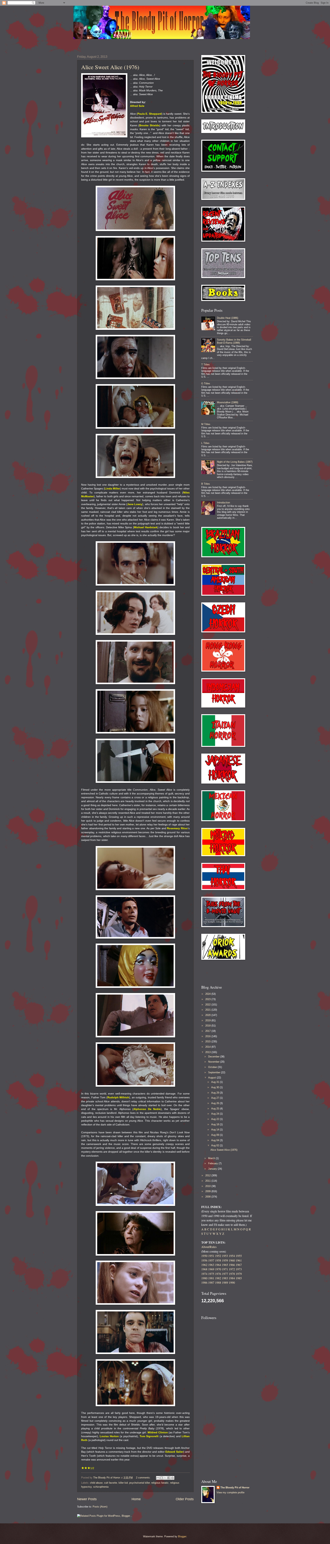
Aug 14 (215, 1129)
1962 (204, 1265)
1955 (239, 1256)
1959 (225, 1260)
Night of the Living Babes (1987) (234, 461)
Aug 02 (215, 1145)
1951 (211, 1256)
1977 (225, 1274)
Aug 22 (215, 1119)
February (213, 1163)
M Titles (205, 424)
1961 (239, 1260)
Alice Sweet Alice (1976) (110, 67)
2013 (208, 1052)
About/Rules (209, 1247)
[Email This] (158, 1478)
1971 (225, 1269)
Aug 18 (215, 1124)
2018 (208, 1025)
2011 (208, 1180)
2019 (208, 1020)
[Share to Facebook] (169, 1478)
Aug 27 (215, 1097)
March (212, 1158)
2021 (208, 1009)
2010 (208, 1186)
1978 (232, 1274)
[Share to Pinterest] (172, 1478)
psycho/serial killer (139, 1482)
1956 (204, 1260)
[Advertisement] (223, 972)
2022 (208, 1004)
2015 (208, 1041)
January (213, 1168)
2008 (208, 1196)
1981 (211, 1278)
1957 (211, 1260)
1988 (218, 1282)
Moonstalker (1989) (227, 402)
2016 (208, 1036)
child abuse (96, 1482)
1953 (225, 1256)
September (214, 1072)
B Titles (205, 483)
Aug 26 (215, 1103)
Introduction (223, 502)
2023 (208, 999)
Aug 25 (215, 1108)
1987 (211, 1282)
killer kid (123, 1482)
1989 (225, 1282)
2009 (208, 1191)
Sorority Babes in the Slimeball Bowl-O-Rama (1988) (234, 341)
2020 (208, 1015)
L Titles (205, 443)
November (214, 1061)
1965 (225, 1265)
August (212, 1077)
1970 (218, 1269)
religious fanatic (160, 1482)
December (214, 1056)
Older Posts (185, 1499)
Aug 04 (215, 1140)
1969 (211, 1269)
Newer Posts (87, 1499)
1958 (218, 1260)
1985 (239, 1278)
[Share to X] (165, 1478)
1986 (204, 1282)
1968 (204, 1269)
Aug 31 (215, 1082)
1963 (211, 1265)
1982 (218, 1278)
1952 (218, 1256)
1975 (211, 1274)
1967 (239, 1265)
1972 (232, 1269)
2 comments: (143, 1477)
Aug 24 (215, 1113)
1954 (232, 1256)
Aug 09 (215, 1134)
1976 (218, 1274)
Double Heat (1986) (227, 317)
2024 (208, 993)
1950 (204, 1256)
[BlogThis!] (161, 1478)
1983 (225, 1278)
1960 (232, 1260)
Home (136, 1499)
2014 (208, 1046)
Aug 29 (215, 1092)
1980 (204, 1278)
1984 (232, 1278)
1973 (239, 1269)
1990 (232, 1282)
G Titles (205, 383)
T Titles (205, 364)
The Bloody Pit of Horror (234, 1487)
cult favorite (110, 1482)
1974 (204, 1274)
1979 (239, 1274)
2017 (208, 1031)
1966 (232, 1265)
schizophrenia (100, 1486)
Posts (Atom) (100, 1506)
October (213, 1067)
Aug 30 (215, 1087)
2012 (208, 1175)
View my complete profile (230, 1492)
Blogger (182, 1536)
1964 (218, 1265)
